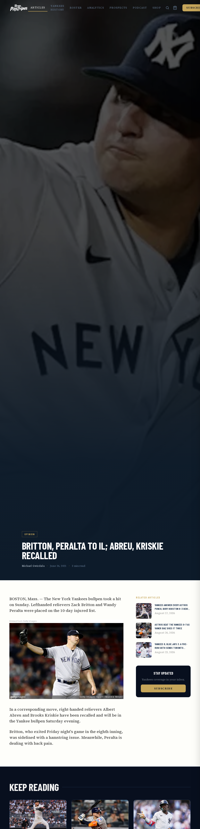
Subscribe (163, 688)
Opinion (29, 534)
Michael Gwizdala (33, 566)
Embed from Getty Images (23, 621)
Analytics (95, 7)
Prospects (118, 7)
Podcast (140, 7)
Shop (157, 7)
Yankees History (57, 8)
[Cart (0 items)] (175, 7)
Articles (37, 7)
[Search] (167, 7)
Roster (76, 7)
